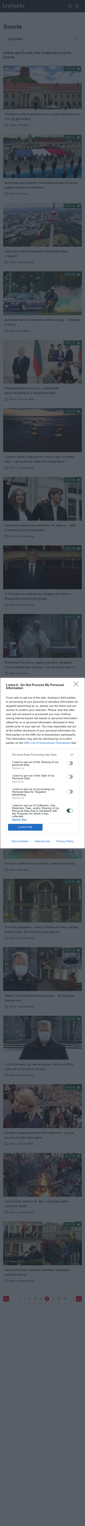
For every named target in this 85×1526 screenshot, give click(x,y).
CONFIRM (25, 827)
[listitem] (42, 755)
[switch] (70, 763)
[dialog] (42, 763)
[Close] (77, 685)
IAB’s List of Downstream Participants (47, 742)
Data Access (42, 841)
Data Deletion (20, 841)
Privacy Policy (65, 841)
